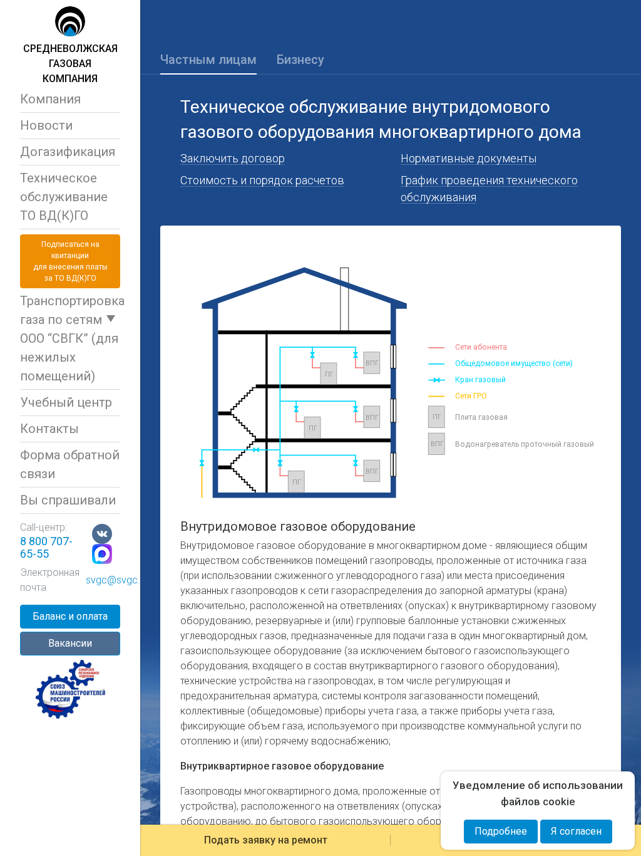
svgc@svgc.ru (117, 580)
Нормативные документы (468, 158)
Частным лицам (208, 59)
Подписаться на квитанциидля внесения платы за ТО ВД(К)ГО (70, 261)
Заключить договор (232, 158)
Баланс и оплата (70, 616)
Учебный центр (66, 402)
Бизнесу (300, 59)
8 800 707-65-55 (46, 547)
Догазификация (67, 151)
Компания (50, 99)
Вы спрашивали (68, 500)
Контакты (49, 428)
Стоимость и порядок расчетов (262, 180)
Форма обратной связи (70, 464)
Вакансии (70, 643)
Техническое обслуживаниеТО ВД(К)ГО (64, 196)
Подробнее (500, 831)
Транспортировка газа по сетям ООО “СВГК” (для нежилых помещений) (70, 338)
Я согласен (576, 831)
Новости (46, 125)
